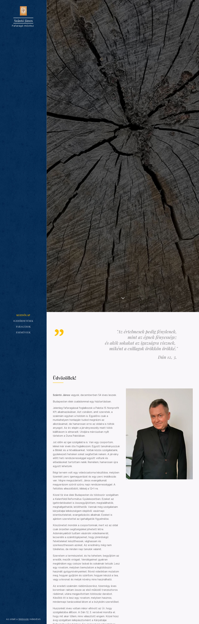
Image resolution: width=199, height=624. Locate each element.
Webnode (23, 619)
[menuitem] (23, 315)
